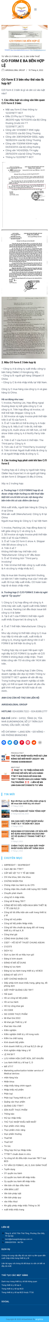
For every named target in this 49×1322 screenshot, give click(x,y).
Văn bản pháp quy (12, 1197)
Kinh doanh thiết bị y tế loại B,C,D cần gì (23, 1046)
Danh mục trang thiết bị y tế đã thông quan (19, 1281)
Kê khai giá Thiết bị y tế (15, 1022)
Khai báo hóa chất (12, 1026)
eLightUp (39, 1319)
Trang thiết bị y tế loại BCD (12, 1289)
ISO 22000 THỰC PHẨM (15, 1014)
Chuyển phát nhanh (13, 893)
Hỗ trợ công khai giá (14, 1006)
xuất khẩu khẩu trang (14, 1209)
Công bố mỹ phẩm (13, 919)
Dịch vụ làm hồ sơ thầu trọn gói (19, 954)
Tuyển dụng (9, 1169)
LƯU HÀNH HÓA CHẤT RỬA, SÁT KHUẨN (24, 1058)
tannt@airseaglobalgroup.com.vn (18, 1239)
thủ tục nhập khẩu (12, 1118)
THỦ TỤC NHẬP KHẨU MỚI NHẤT (20, 1122)
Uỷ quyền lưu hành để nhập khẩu (19, 1177)
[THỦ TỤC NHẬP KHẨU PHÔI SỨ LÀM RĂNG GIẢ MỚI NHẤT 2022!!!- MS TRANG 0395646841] (6, 758)
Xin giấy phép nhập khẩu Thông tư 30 (22, 1205)
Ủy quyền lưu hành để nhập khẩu (19, 1181)
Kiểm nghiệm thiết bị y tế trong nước (21, 1034)
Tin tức (7, 1146)
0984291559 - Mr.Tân (14, 1242)
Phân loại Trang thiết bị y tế (17, 1097)
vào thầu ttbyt (11, 1201)
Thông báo (9, 1114)
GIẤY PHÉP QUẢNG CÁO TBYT (18, 990)
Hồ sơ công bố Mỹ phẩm (16, 998)
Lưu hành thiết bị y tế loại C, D (18, 1062)
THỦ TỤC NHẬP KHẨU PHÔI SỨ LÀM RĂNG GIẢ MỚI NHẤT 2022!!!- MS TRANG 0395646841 (29, 758)
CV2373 (8, 946)
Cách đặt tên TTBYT (13, 869)
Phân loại (8, 1093)
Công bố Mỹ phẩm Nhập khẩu (18, 923)
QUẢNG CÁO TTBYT (13, 1105)
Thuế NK (8, 1138)
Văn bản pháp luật (12, 1193)
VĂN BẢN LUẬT (11, 1189)
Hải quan (8, 994)
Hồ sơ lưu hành (11, 1002)
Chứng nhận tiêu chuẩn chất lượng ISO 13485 (25, 889)
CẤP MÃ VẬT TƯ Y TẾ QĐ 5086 (19, 873)
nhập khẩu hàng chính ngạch (17, 1085)
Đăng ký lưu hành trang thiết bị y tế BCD (23, 970)
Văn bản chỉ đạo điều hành (16, 1185)
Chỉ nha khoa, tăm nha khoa (17, 877)
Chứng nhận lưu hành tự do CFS (19, 885)
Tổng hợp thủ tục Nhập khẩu (17, 1150)
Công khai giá (10, 934)
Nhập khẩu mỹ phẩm (14, 1089)
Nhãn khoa (9, 1081)
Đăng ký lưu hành (12, 966)
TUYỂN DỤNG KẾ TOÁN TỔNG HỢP (28, 811)
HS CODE (8, 1010)
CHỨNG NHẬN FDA (13, 881)
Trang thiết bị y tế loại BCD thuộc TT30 (18, 1292)
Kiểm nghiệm (10, 1030)
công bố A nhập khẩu (14, 897)
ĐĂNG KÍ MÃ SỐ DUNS (15, 962)
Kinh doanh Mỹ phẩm (14, 1042)
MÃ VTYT (8, 1066)
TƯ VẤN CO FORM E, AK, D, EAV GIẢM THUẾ (21, 56)
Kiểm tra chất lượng (13, 1038)
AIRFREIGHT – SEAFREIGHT (17, 865)
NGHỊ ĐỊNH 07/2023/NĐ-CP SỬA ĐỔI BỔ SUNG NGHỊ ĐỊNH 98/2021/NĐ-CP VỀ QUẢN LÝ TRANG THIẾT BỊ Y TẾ (29, 835)
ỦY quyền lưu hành (13, 1173)
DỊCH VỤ (8, 950)
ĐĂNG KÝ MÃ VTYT (13, 974)
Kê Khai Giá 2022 (12, 1018)
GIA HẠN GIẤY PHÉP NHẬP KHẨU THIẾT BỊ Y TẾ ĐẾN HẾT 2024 (27, 822)
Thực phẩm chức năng (14, 1130)
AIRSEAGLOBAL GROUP (15, 70)
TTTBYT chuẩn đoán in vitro (17, 1154)
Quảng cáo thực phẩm (14, 1101)
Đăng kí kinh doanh (13, 958)
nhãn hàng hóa (11, 1077)
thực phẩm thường (13, 1134)
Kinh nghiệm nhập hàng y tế (17, 1050)
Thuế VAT (8, 1142)
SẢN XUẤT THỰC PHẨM (15, 1110)
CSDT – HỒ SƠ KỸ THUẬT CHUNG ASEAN (24, 942)
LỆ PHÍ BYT (9, 1054)
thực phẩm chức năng (14, 1126)
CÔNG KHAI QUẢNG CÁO (16, 938)
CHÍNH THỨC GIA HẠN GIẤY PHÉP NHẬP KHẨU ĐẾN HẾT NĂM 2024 (27, 846)
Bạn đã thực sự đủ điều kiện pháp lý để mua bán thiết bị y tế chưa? (28, 802)
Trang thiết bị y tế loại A (11, 1285)
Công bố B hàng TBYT (14, 901)
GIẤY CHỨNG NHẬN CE (15, 979)
